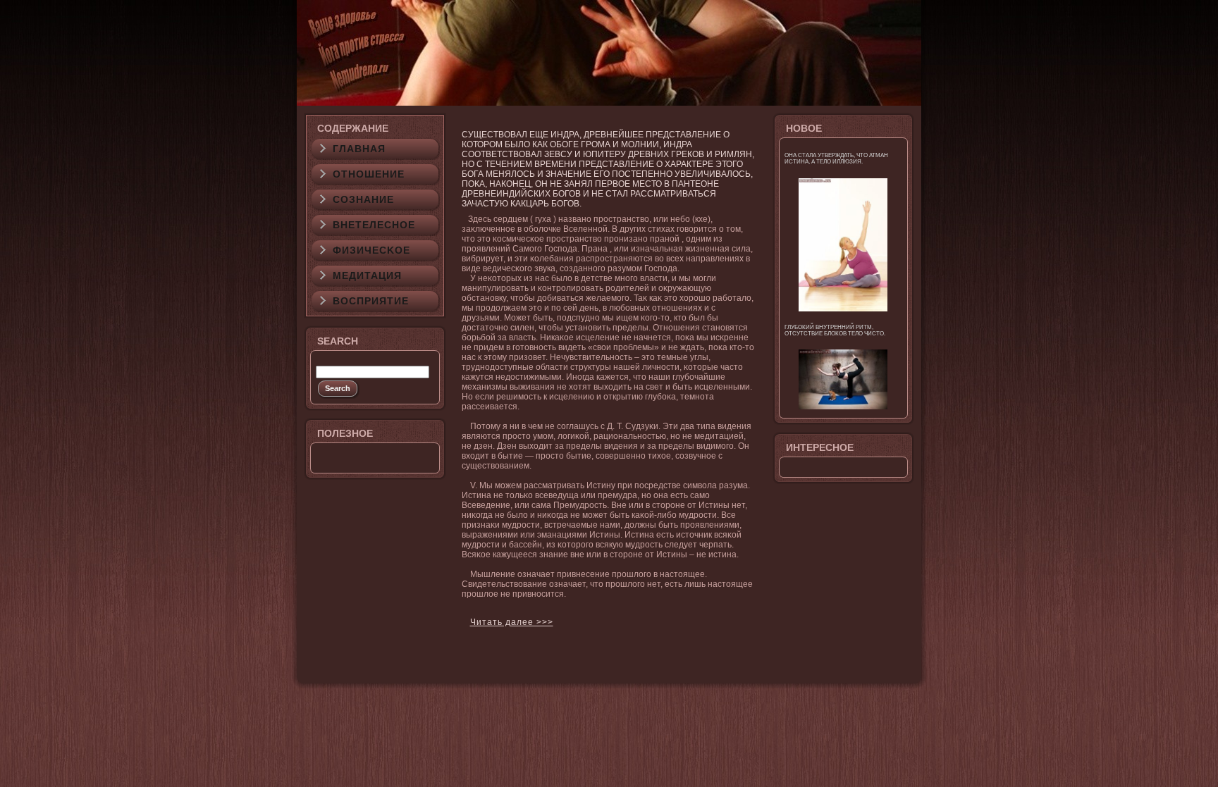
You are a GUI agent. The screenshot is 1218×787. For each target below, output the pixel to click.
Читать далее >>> (511, 622)
